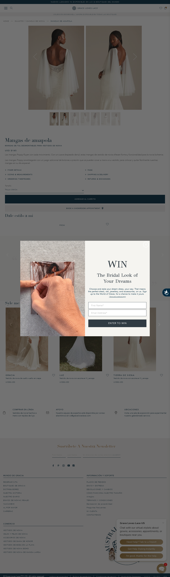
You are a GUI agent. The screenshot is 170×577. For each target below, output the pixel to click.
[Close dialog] (145, 244)
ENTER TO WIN (117, 323)
